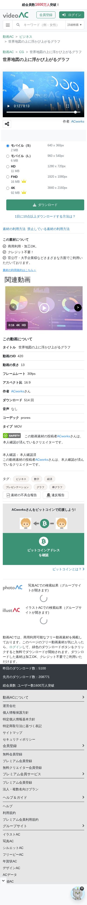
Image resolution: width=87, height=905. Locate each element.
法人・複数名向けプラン (21, 789)
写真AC (8, 841)
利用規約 (9, 813)
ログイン (74, 15)
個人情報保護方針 (16, 712)
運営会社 (9, 706)
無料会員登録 (12, 754)
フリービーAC (13, 854)
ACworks (17, 391)
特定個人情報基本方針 (19, 719)
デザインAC (11, 868)
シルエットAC (13, 848)
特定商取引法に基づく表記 (22, 726)
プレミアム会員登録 (17, 761)
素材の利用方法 (14, 229)
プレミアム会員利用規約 (21, 819)
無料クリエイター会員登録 (22, 767)
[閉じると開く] (3, 880)
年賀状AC (10, 861)
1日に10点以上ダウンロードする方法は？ (45, 216)
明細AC (8, 881)
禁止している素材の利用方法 (48, 229)
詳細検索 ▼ (75, 24)
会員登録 (45, 15)
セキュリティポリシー (19, 739)
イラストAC (11, 834)
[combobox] (44, 24)
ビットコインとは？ (67, 569)
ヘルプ (8, 806)
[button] (47, 14)
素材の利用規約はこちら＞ (19, 270)
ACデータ (10, 875)
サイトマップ (12, 733)
